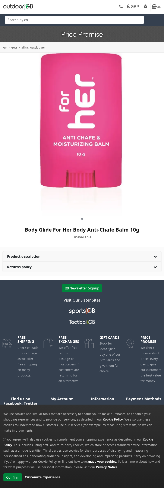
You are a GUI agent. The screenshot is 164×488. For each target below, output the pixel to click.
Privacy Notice (106, 467)
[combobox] (74, 21)
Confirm (12, 477)
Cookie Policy (113, 419)
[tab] (82, 256)
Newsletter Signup (84, 288)
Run (5, 47)
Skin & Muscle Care (33, 47)
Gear (14, 47)
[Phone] (120, 7)
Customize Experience (42, 477)
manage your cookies (100, 461)
